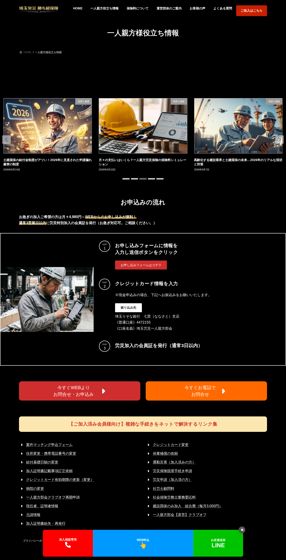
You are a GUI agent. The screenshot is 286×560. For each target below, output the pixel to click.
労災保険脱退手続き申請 (172, 471)
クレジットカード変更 (171, 445)
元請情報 (33, 515)
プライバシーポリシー (36, 540)
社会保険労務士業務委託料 (174, 497)
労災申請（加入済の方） (172, 480)
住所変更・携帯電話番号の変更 (51, 453)
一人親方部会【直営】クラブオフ (179, 515)
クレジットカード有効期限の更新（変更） (60, 480)
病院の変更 (35, 488)
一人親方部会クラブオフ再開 (49, 497)
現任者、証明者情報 (42, 506)
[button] (6, 139)
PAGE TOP (275, 539)
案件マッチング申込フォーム (49, 445)
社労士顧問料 (163, 488)
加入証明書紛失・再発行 (45, 523)
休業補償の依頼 (165, 453)
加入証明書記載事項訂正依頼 (49, 471)
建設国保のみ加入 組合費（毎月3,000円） (188, 506)
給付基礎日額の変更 (42, 462)
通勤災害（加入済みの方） (174, 462)
